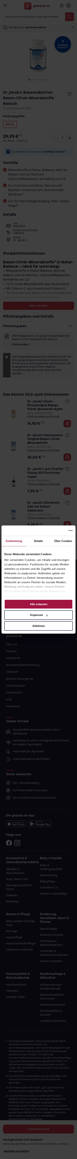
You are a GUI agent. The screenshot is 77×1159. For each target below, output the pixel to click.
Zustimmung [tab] (14, 541)
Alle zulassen (38, 604)
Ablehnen (38, 625)
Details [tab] (38, 541)
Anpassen (36, 614)
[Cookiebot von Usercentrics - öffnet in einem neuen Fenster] (56, 530)
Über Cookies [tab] (63, 541)
